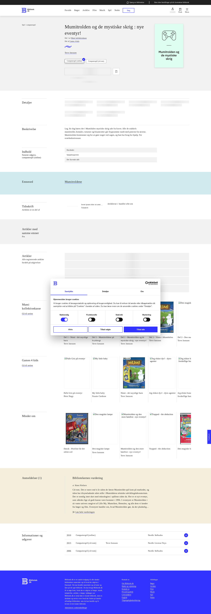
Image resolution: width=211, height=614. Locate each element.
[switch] (91, 320)
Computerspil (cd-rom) (96, 61)
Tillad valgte (105, 329)
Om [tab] (142, 291)
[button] (127, 535)
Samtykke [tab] (69, 291)
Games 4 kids (30, 360)
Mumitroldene (73, 181)
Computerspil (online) (74, 61)
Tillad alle (141, 329)
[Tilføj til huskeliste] (116, 71)
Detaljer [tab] (105, 291)
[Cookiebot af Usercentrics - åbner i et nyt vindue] (147, 283)
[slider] (169, 46)
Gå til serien (27, 313)
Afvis (70, 329)
